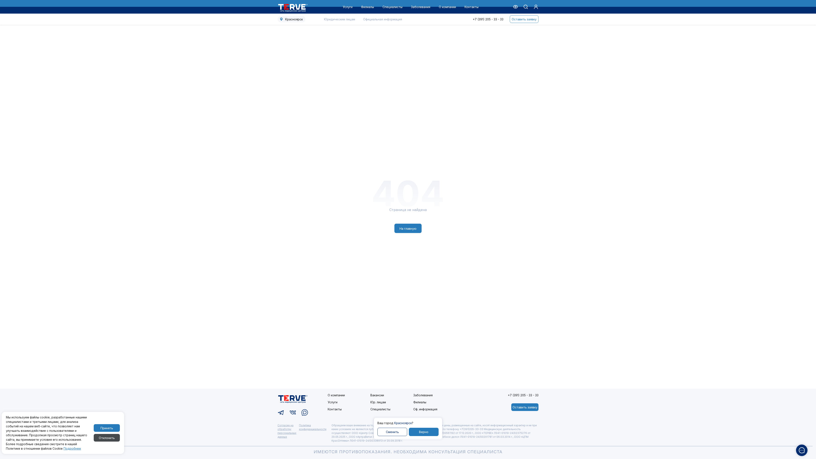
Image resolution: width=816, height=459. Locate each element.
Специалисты (392, 7)
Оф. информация (425, 409)
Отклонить (107, 438)
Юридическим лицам (339, 19)
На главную (408, 228)
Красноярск (294, 19)
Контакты (472, 7)
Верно (423, 432)
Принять (107, 428)
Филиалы (367, 7)
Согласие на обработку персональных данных (287, 431)
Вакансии (377, 395)
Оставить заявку (524, 19)
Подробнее (72, 448)
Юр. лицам (378, 402)
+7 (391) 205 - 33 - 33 (488, 19)
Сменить (392, 432)
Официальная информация (382, 19)
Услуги (348, 7)
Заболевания (420, 7)
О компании (447, 7)
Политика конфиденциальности (312, 427)
